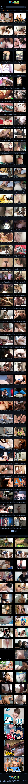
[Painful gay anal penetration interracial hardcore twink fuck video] (20, 331)
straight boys (8, 127)
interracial (11, 62)
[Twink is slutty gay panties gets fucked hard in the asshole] (6, 267)
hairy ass (9, 49)
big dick (16, 217)
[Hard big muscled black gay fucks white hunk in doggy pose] (20, 150)
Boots (8, 424)
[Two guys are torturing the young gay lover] (20, 383)
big (6, 75)
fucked (16, 36)
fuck (4, 282)
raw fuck (16, 360)
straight (11, 127)
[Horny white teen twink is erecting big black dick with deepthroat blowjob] (20, 280)
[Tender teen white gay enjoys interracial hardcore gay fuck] (20, 241)
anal (24, 334)
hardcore (8, 411)
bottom (8, 321)
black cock (3, 75)
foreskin (25, 424)
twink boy (6, 49)
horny (24, 282)
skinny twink (11, 153)
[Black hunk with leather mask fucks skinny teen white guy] (6, 137)
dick (24, 88)
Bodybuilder (5, 424)
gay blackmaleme (4, 23)
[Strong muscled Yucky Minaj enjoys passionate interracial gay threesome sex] (6, 73)
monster (22, 179)
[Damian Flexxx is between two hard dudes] (20, 396)
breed (17, 49)
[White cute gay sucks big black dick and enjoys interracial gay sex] (6, 280)
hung (2, 88)
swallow (11, 295)
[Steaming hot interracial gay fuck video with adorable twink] (20, 357)
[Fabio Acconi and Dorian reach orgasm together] (20, 435)
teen (10, 101)
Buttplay (22, 437)
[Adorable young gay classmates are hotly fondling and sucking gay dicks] (20, 21)
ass (15, 49)
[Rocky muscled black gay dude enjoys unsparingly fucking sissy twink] (20, 370)
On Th (22, 49)
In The (18, 101)
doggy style (4, 114)
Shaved (5, 166)
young (16, 308)
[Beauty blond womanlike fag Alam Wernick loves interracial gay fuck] (20, 34)
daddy (16, 269)
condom (24, 386)
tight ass (23, 62)
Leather (7, 140)
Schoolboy (19, 23)
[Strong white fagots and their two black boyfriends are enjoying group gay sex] (6, 370)
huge (21, 101)
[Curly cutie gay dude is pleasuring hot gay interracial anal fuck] (6, 124)
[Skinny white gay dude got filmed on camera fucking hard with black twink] (20, 344)
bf (10, 308)
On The (12, 49)
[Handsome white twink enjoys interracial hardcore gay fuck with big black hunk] (6, 241)
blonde (16, 166)
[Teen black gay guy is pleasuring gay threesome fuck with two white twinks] (20, 228)
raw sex (16, 373)
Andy (24, 256)
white (24, 49)
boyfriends (11, 373)
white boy (18, 230)
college (9, 243)
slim (25, 217)
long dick (16, 62)
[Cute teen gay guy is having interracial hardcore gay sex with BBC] (6, 163)
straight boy (3, 127)
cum (3, 49)
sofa (8, 114)
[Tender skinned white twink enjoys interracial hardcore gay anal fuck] (6, 60)
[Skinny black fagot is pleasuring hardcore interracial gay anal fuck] (20, 60)
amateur (16, 386)
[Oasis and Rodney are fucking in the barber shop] (20, 409)
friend (20, 179)
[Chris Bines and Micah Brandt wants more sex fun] (6, 396)
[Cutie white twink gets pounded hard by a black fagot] (6, 47)
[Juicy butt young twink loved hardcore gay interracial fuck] (6, 189)
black (18, 36)
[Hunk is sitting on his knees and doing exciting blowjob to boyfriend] (20, 422)
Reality (3, 308)
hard (15, 153)
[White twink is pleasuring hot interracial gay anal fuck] (20, 47)
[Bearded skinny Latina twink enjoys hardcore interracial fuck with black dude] (20, 137)
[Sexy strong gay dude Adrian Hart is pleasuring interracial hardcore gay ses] (6, 34)
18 (17, 88)
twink (8, 62)
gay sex (19, 75)
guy (18, 192)
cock (10, 75)
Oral (9, 386)
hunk (12, 23)
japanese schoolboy (24, 23)
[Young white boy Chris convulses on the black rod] (6, 383)
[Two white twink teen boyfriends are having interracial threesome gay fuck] (20, 73)
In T (19, 101)
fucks (3, 62)
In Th (16, 101)
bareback (5, 243)
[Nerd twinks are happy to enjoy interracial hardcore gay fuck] (6, 357)
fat (2, 256)
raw (4, 62)
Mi (15, 230)
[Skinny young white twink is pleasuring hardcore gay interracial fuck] (20, 202)
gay (7, 36)
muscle (21, 36)
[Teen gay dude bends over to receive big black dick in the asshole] (20, 163)
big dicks (9, 282)
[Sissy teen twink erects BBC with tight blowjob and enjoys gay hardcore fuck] (6, 202)
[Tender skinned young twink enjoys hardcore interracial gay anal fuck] (20, 176)
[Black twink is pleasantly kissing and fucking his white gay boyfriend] (6, 344)
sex (23, 373)
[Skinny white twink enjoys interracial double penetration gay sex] (6, 176)
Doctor (22, 256)
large (18, 243)
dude (11, 243)
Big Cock (9, 23)
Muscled (19, 153)
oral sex (16, 437)
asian (8, 88)
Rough (7, 179)
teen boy (16, 75)
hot (15, 321)
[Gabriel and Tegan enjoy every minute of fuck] (6, 422)
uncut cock (3, 360)
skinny (11, 140)
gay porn (22, 114)
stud (6, 88)
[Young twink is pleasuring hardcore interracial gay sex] (6, 215)
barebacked (23, 308)
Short (17, 140)
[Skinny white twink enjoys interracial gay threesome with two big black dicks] (20, 215)
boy (2, 49)
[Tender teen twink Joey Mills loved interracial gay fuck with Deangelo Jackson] (6, 21)
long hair (7, 153)
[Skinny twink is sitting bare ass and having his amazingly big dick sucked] (20, 189)
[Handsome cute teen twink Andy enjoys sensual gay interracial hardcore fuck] (20, 254)
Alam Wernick (24, 36)
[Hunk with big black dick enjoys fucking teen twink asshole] (20, 86)
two (11, 75)
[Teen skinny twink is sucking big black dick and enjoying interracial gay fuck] (6, 318)
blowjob (16, 23)
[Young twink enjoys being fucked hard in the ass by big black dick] (6, 228)
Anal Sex (20, 166)
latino (19, 140)
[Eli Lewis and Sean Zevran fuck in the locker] (6, 435)
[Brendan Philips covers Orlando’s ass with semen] (6, 409)
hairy (4, 386)
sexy (15, 140)
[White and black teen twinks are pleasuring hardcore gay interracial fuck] (6, 254)
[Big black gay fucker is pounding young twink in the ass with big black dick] (20, 267)
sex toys (25, 437)
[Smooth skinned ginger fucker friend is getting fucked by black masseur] (6, 448)
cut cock (7, 360)
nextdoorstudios (4, 36)
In (19, 192)
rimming (10, 36)
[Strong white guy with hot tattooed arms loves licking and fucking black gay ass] (6, 331)
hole (21, 140)
